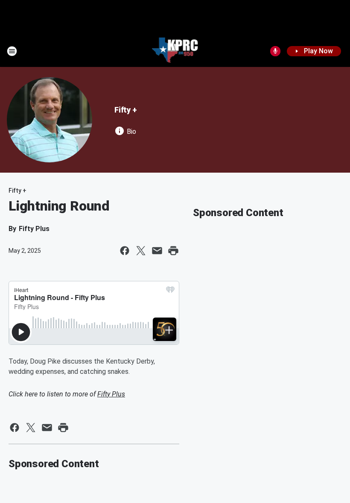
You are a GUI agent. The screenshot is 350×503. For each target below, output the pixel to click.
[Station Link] (175, 51)
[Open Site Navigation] (12, 51)
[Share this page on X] (141, 251)
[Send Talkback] (275, 51)
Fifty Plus (111, 394)
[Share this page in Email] (157, 251)
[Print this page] (173, 251)
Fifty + (125, 109)
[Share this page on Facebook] (125, 251)
